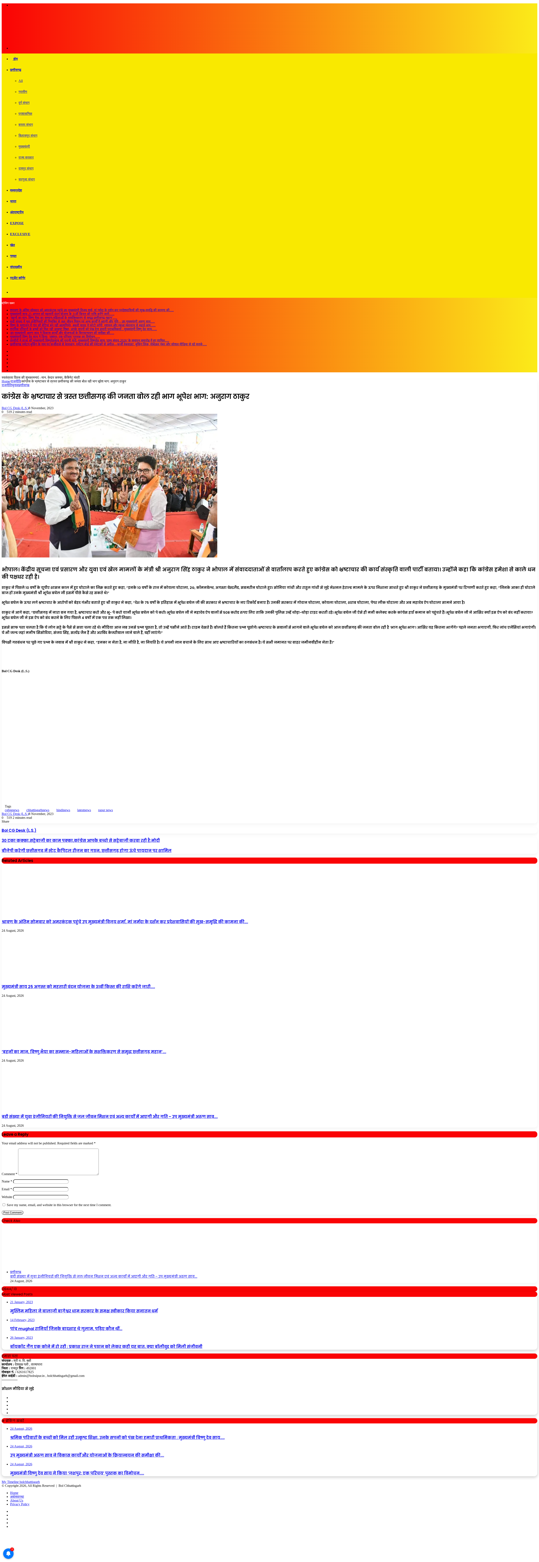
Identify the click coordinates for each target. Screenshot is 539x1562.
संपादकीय (16, 267)
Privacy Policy (19, 1504)
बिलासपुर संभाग (28, 135)
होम (15, 59)
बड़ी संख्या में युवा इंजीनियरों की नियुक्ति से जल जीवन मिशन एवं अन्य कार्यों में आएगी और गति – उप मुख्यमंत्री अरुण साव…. (82, 321)
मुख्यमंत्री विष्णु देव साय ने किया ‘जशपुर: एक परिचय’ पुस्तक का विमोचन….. (55, 336)
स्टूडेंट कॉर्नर (17, 278)
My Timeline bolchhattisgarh (21, 1482)
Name (7, 1181)
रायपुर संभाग (26, 168)
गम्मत (13, 256)
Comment (9, 1174)
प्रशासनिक (25, 113)
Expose (17, 223)
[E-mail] (4, 740)
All (21, 81)
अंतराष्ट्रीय (17, 212)
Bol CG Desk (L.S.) (15, 408)
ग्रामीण (23, 92)
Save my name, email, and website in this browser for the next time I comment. (59, 1205)
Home (6, 381)
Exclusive (20, 234)
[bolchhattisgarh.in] (54, 41)
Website (7, 1197)
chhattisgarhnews (37, 810)
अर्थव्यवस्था (17, 1496)
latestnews (84, 810)
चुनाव (15, 385)
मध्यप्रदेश (16, 190)
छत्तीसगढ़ (15, 70)
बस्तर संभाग (26, 124)
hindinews (63, 810)
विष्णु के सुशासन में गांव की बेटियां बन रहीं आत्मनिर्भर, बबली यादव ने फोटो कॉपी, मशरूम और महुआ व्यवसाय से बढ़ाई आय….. (83, 325)
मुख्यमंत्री (24, 146)
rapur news (105, 810)
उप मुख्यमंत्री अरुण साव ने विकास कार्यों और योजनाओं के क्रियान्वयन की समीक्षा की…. (62, 333)
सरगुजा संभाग (27, 179)
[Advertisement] (269, 705)
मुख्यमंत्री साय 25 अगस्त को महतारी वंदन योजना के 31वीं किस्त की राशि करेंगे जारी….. (62, 314)
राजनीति (16, 381)
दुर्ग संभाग (24, 102)
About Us (16, 1500)
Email (7, 1189)
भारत (13, 201)
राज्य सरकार (26, 157)
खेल (12, 245)
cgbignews (12, 810)
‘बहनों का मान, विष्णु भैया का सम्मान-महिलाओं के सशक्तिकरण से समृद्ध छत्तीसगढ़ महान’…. (63, 317)
